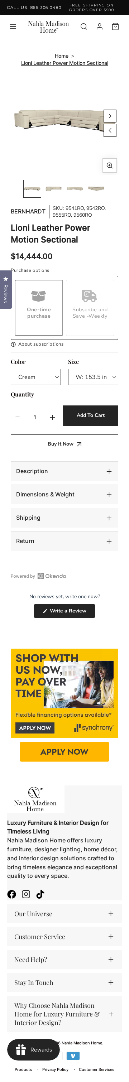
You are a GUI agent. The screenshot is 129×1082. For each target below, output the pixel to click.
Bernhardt (28, 211)
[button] (64, 344)
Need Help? (30, 959)
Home (61, 56)
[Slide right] (110, 116)
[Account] (100, 26)
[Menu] (13, 26)
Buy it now (60, 444)
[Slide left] (110, 130)
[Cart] (115, 26)
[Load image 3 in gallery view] (75, 189)
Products (23, 1069)
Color (18, 361)
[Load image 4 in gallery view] (96, 189)
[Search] (84, 26)
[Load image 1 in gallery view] (32, 189)
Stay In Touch (33, 982)
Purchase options (30, 271)
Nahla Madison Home (82, 1042)
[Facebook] (11, 895)
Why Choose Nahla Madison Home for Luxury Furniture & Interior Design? (57, 1014)
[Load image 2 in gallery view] (54, 189)
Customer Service (39, 936)
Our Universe (33, 913)
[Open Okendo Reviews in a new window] (38, 576)
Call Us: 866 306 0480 (34, 7)
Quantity (22, 394)
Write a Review (71, 612)
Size (73, 361)
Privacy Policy (55, 1069)
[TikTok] (40, 895)
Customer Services (96, 1069)
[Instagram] (26, 895)
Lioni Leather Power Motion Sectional (64, 63)
